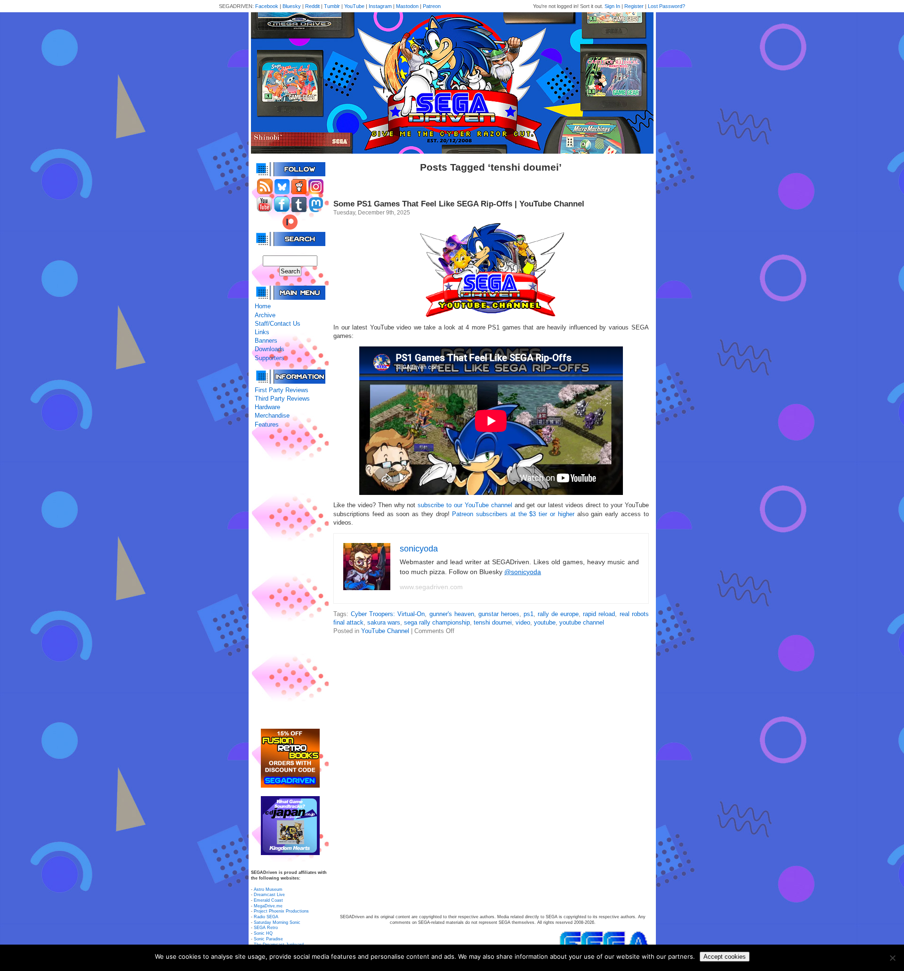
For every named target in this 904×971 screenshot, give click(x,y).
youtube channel (581, 622)
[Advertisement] (290, 578)
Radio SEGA (266, 916)
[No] (892, 958)
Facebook (266, 6)
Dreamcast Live (269, 894)
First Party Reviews (281, 390)
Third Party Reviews (282, 398)
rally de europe (558, 613)
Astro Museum (268, 889)
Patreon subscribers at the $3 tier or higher (513, 514)
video (523, 622)
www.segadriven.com (431, 587)
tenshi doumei (493, 622)
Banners (266, 340)
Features (267, 424)
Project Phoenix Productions (281, 911)
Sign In (612, 6)
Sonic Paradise (268, 939)
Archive (265, 315)
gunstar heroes (498, 613)
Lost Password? (666, 6)
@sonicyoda (522, 572)
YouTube (354, 6)
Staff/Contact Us (277, 323)
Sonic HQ (263, 933)
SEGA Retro (266, 927)
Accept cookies (724, 956)
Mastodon (407, 6)
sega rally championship (437, 622)
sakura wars (383, 622)
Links (262, 332)
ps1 (528, 613)
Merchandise (272, 415)
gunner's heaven (451, 613)
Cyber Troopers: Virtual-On (388, 613)
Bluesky (291, 6)
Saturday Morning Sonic (277, 922)
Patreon (432, 6)
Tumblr (332, 6)
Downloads (269, 349)
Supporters (269, 358)
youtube (545, 622)
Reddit (312, 6)
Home (263, 306)
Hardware (267, 407)
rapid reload (599, 613)
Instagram (380, 6)
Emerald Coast (268, 900)
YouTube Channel (385, 630)
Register (634, 6)
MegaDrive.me (268, 906)
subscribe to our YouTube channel (465, 505)
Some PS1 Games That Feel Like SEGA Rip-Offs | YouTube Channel (458, 203)
